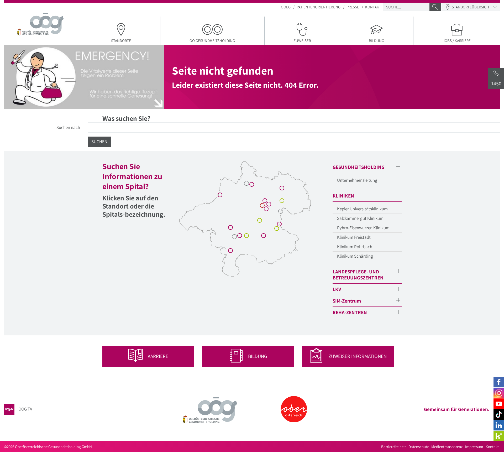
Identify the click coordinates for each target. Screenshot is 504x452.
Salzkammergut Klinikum (360, 218)
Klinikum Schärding (355, 256)
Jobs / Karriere (457, 40)
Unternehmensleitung (357, 180)
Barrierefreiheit (393, 446)
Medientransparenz (447, 446)
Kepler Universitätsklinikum (362, 209)
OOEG (286, 6)
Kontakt (373, 6)
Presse (352, 6)
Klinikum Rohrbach (354, 247)
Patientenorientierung (318, 6)
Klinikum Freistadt (354, 237)
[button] (367, 167)
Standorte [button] (121, 40)
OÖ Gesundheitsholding (212, 40)
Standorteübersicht (471, 6)
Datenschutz (418, 446)
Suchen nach (68, 127)
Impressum (474, 446)
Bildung (376, 40)
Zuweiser (302, 40)
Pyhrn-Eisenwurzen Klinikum (363, 228)
